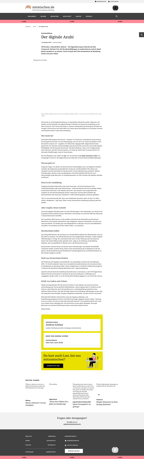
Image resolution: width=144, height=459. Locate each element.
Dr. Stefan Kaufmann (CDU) (88, 156)
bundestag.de (29, 452)
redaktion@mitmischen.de (72, 424)
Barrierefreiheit (70, 436)
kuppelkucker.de (51, 452)
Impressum (52, 436)
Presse (28, 440)
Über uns (29, 436)
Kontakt (28, 445)
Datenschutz (51, 440)
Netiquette (52, 445)
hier (65, 156)
